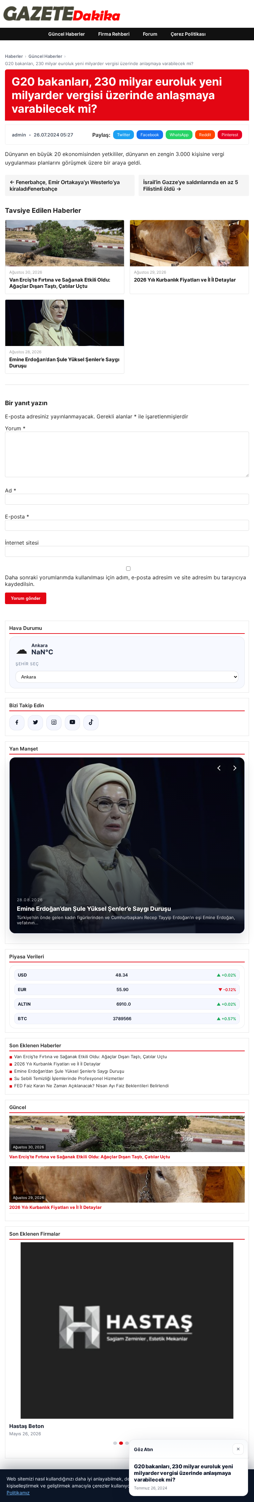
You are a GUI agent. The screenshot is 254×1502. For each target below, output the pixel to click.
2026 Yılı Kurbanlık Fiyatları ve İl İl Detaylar (57, 1063)
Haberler (14, 56)
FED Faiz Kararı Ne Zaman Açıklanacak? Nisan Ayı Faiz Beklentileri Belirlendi (91, 1085)
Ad (10, 490)
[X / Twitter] (35, 722)
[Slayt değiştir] (115, 1443)
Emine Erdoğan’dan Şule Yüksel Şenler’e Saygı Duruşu (69, 1071)
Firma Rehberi (114, 34)
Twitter (123, 134)
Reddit (205, 134)
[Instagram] (54, 722)
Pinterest (230, 134)
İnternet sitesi (22, 542)
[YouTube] (72, 722)
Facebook (150, 134)
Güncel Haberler (66, 34)
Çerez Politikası (188, 34)
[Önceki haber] (220, 768)
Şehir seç (27, 663)
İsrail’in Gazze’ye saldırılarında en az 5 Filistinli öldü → (190, 185)
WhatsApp (179, 134)
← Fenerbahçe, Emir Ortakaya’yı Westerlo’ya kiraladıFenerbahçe (65, 185)
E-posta (17, 516)
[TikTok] (91, 722)
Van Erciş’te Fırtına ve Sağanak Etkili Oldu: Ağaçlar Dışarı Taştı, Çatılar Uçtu (90, 1056)
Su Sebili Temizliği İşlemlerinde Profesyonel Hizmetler (69, 1078)
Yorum (15, 428)
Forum (150, 34)
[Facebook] (16, 722)
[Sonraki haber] (233, 768)
